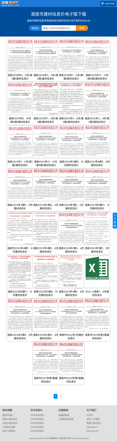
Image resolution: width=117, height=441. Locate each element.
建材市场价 (7, 415)
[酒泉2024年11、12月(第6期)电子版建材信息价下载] (45, 141)
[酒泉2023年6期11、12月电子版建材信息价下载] (97, 184)
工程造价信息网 (65, 419)
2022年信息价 (37, 431)
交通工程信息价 (9, 423)
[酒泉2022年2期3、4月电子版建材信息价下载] (45, 315)
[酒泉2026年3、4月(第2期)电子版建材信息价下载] (45, 55)
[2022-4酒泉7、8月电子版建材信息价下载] (97, 268)
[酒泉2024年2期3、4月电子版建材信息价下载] (45, 185)
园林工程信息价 (9, 419)
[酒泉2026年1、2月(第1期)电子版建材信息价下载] (71, 55)
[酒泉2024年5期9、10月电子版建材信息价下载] (71, 141)
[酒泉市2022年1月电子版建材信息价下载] (71, 315)
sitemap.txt (92, 427)
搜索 (82, 28)
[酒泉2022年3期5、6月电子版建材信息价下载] (20, 316)
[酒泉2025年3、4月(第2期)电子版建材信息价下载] (97, 98)
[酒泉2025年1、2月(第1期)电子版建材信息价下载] (20, 142)
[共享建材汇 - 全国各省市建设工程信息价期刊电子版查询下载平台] (9, 3)
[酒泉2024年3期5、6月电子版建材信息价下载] (20, 185)
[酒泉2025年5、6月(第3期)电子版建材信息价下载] (71, 98)
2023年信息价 (37, 427)
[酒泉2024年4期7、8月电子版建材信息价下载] (97, 141)
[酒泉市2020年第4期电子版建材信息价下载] (71, 357)
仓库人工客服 (93, 419)
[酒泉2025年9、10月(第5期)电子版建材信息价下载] (20, 98)
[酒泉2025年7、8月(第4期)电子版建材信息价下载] (45, 99)
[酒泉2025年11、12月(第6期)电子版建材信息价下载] (97, 56)
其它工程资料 (8, 431)
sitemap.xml (93, 431)
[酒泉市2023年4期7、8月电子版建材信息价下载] (20, 229)
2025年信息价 (37, 419)
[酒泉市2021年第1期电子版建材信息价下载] (45, 358)
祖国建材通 (63, 415)
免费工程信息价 (94, 423)
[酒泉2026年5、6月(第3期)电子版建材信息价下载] (20, 56)
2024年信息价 (37, 423)
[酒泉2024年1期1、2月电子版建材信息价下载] (71, 185)
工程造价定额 (8, 427)
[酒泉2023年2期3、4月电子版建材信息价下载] (71, 227)
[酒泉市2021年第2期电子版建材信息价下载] (97, 315)
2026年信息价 (37, 415)
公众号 (90, 415)
